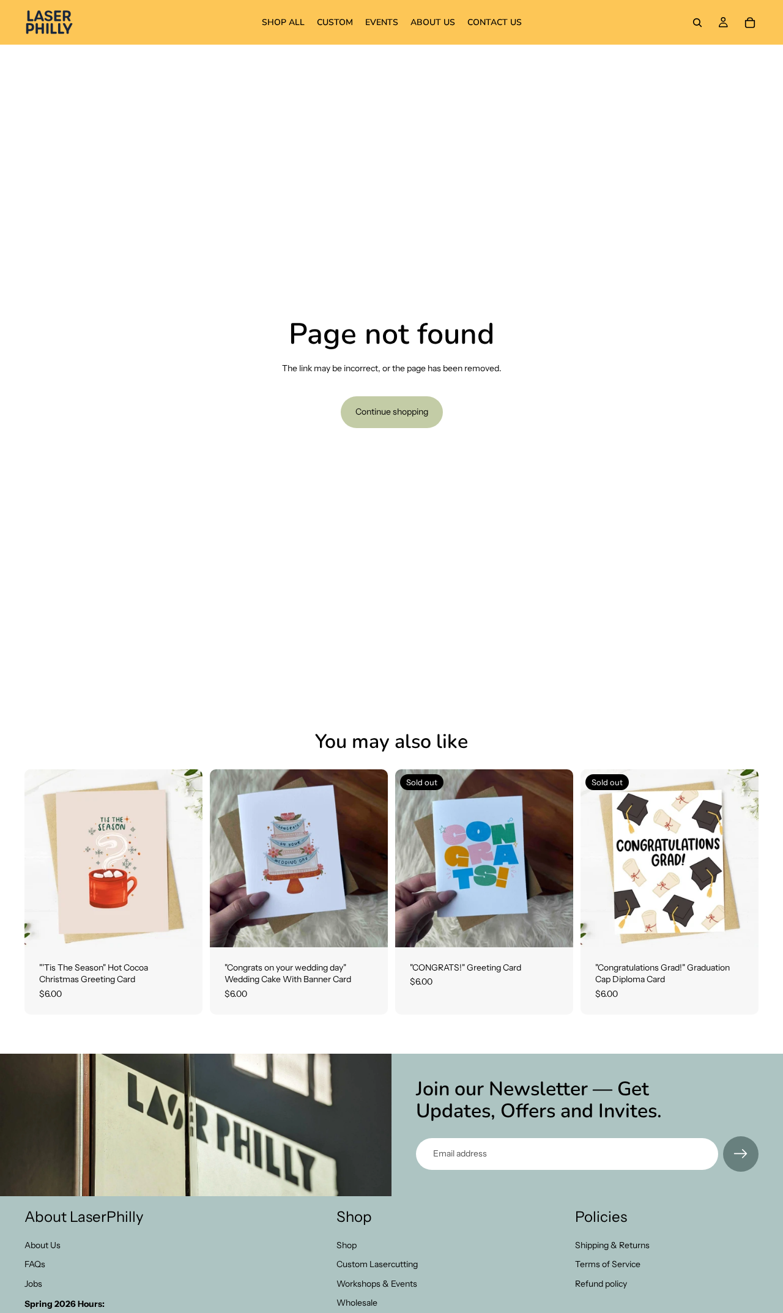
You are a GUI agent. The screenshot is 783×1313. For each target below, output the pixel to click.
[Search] (697, 22)
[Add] (184, 928)
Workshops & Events (376, 1283)
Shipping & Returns (612, 1245)
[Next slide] (369, 858)
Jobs (33, 1283)
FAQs (34, 1264)
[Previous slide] (228, 858)
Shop (346, 1245)
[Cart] (750, 22)
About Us (42, 1245)
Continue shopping (391, 411)
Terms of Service (607, 1264)
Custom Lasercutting (377, 1264)
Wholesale (356, 1302)
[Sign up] (741, 1154)
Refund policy (601, 1283)
